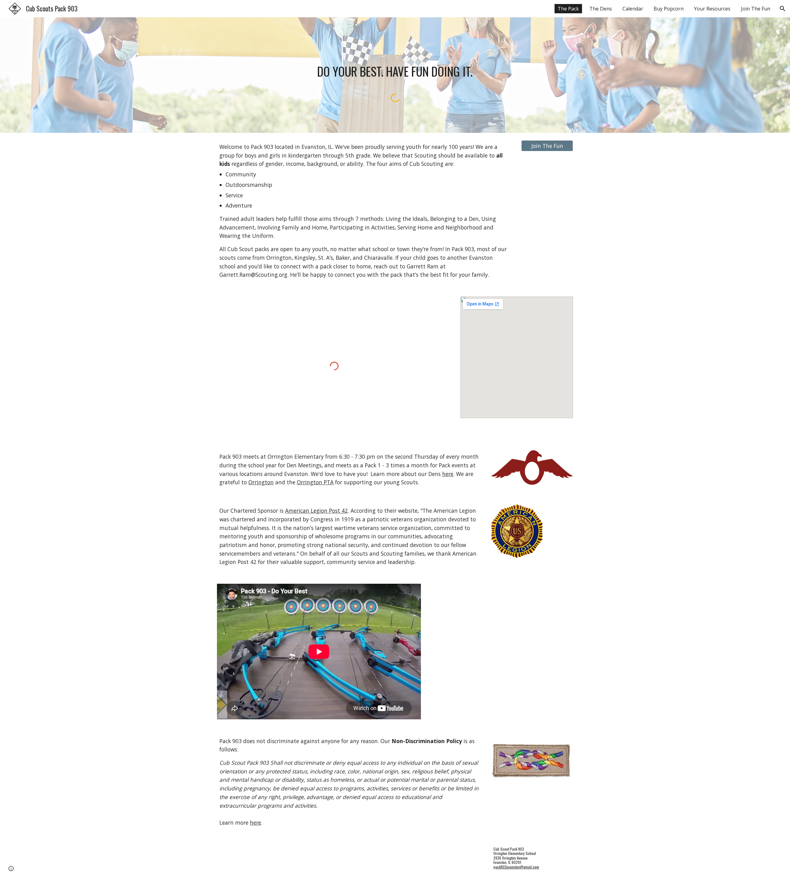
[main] (395, 71)
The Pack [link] (568, 8)
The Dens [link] (600, 8)
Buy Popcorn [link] (669, 8)
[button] (782, 8)
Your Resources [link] (712, 8)
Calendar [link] (632, 8)
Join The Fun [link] (755, 8)
